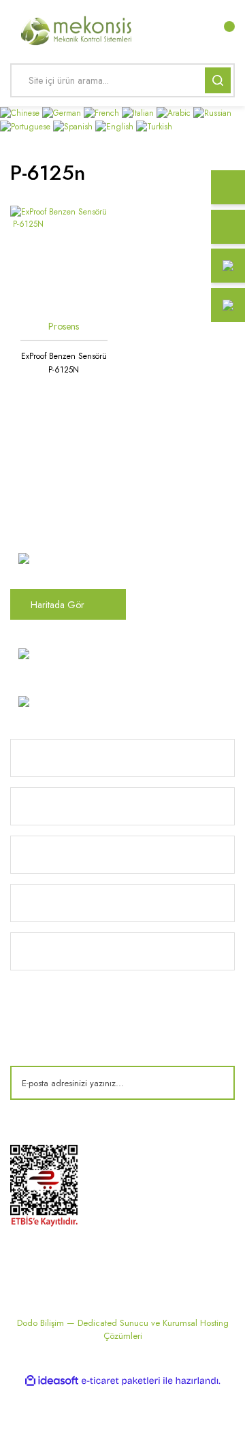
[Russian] (212, 112)
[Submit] (214, 1083)
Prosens (63, 326)
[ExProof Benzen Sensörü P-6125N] (64, 259)
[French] (103, 112)
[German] (63, 112)
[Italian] (139, 112)
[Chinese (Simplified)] (21, 112)
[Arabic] (175, 112)
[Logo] (77, 29)
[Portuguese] (26, 125)
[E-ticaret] (121, 1380)
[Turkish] (154, 125)
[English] (115, 125)
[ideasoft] (51, 1380)
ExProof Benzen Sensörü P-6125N (64, 363)
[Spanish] (74, 125)
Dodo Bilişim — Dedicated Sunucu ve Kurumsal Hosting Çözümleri (123, 1329)
